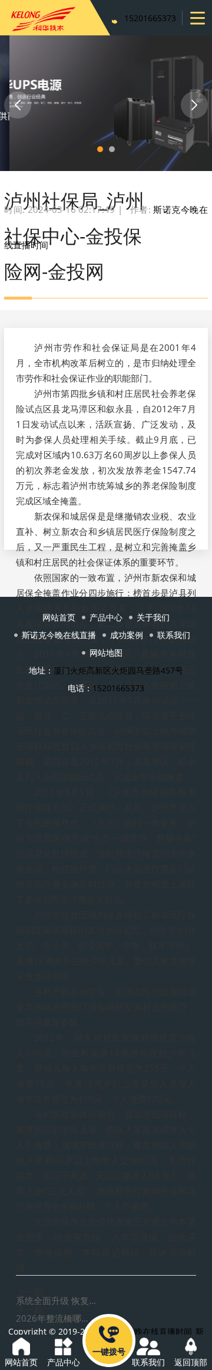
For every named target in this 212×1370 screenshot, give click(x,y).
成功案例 (126, 634)
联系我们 (173, 634)
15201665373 (150, 18)
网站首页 (58, 617)
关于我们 (153, 617)
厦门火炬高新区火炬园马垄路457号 (118, 670)
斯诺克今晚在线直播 (59, 634)
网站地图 (106, 652)
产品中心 (106, 617)
